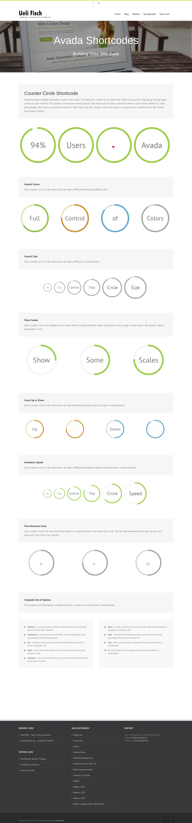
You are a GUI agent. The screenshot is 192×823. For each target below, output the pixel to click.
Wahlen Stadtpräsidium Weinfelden (88, 804)
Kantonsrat (78, 740)
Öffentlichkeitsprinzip (83, 758)
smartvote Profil (27, 770)
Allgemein (78, 735)
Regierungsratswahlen (83, 769)
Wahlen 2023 (79, 798)
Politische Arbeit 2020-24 (84, 763)
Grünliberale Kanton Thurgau (33, 758)
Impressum (60, 820)
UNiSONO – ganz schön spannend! (35, 735)
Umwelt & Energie (81, 775)
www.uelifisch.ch (141, 740)
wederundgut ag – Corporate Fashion (36, 740)
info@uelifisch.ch (139, 737)
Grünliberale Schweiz (29, 764)
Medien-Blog (79, 752)
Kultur (76, 746)
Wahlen (76, 781)
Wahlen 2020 (79, 792)
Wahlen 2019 (79, 786)
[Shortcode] (96, 37)
